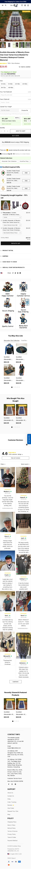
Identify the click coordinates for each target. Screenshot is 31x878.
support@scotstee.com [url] (14, 748)
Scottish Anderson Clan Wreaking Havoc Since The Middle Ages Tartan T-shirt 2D (7, 508)
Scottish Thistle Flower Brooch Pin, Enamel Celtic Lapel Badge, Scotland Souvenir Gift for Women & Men (13, 172)
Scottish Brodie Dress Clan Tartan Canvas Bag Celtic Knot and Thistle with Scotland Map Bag (23, 628)
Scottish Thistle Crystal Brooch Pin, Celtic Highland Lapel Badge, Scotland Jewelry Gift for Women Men (14, 187)
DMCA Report (12, 858)
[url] (14, 63)
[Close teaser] (27, 444)
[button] (29, 439)
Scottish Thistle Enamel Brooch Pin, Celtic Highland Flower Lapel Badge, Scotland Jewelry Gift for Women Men (14, 180)
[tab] (11, 387)
